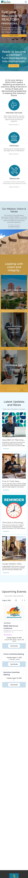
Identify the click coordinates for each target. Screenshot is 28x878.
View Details (14, 646)
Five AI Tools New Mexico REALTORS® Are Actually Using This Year (14, 481)
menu (26, 2)
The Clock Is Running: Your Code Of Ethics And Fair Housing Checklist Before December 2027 (14, 522)
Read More (6, 448)
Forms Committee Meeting (14, 654)
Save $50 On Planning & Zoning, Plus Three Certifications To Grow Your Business (13, 440)
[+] (12, 632)
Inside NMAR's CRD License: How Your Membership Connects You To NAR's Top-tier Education (13, 564)
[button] (2, 23)
